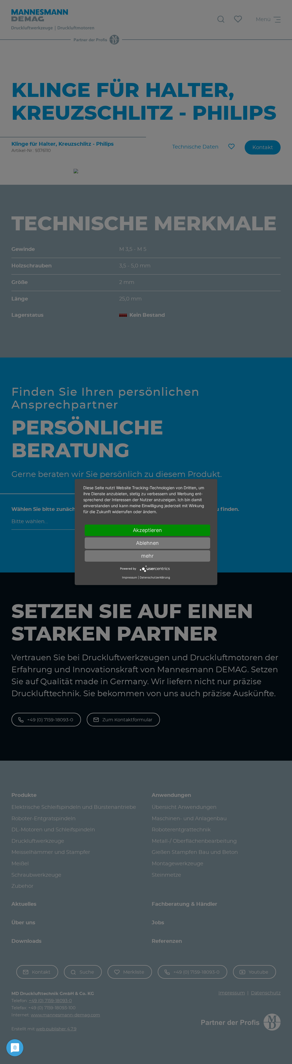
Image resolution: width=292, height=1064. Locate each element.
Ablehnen (147, 543)
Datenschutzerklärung (155, 577)
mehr (147, 556)
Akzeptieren (147, 530)
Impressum (129, 577)
